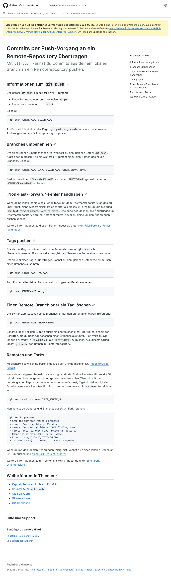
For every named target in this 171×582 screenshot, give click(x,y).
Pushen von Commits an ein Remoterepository (71, 13)
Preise (89, 569)
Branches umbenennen (29, 144)
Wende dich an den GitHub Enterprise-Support (51, 31)
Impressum (37, 569)
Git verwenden (34, 13)
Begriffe (52, 569)
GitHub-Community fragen (24, 535)
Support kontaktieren (21, 540)
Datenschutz (66, 569)
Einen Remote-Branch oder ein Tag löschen (49, 305)
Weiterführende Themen (30, 475)
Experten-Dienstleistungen (109, 569)
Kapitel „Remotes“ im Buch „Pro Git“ (34, 484)
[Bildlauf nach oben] (163, 574)
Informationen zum (35, 84)
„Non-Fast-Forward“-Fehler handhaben (45, 194)
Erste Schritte (15, 13)
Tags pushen (19, 240)
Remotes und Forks (25, 354)
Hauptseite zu (28, 489)
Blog (129, 569)
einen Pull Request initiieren (49, 454)
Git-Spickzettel (21, 493)
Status (79, 569)
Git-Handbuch (21, 503)
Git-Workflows (21, 498)
